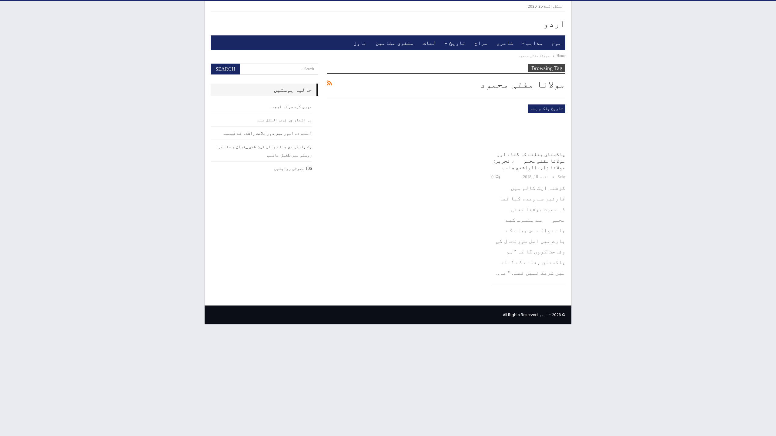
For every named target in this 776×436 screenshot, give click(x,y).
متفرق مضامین (395, 43)
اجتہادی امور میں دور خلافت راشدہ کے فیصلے (267, 133)
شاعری (505, 43)
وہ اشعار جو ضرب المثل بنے (284, 120)
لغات (429, 43)
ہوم (557, 43)
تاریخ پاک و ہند (546, 108)
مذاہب (534, 43)
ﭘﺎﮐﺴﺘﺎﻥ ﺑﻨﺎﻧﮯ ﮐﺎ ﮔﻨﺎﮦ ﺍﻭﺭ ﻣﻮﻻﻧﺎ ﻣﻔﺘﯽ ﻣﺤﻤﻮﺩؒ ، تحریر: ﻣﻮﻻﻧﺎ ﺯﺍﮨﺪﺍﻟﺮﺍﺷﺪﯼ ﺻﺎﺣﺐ (529, 160)
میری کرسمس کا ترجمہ (290, 106)
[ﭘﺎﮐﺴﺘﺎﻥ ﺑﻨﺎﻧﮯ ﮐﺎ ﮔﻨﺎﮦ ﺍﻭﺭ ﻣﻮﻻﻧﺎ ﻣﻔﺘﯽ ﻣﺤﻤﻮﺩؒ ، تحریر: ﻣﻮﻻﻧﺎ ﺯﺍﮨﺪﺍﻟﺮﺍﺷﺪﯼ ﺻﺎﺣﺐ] (528, 125)
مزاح (481, 43)
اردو (554, 23)
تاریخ (457, 43)
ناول (360, 43)
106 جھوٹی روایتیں (293, 168)
